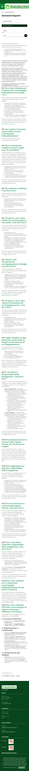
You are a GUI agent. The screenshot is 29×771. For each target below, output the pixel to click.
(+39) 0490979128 (6, 703)
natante (4, 154)
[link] (14, 71)
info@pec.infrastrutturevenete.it (9, 727)
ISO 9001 (4, 747)
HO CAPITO (22, 767)
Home (3, 12)
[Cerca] (25, 35)
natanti (7, 449)
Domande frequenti (7, 25)
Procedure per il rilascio (8, 124)
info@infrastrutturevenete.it (8, 731)
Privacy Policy (14, 767)
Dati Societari (5, 690)
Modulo (10, 97)
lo (25, 159)
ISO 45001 (4, 741)
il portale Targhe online (15, 49)
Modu (23, 159)
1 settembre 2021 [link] (14, 71)
